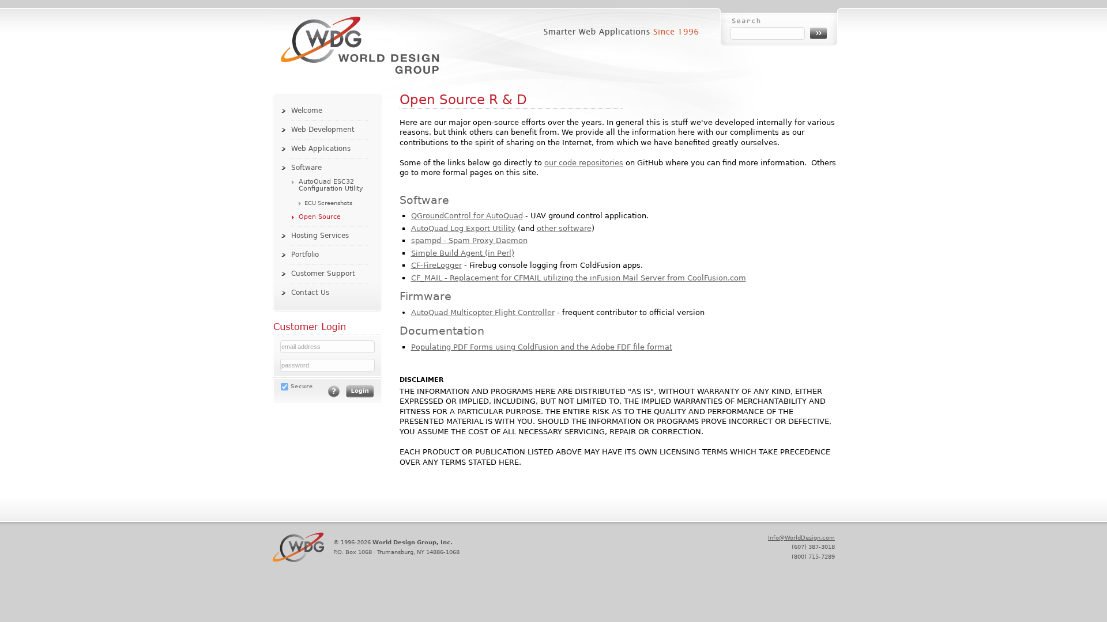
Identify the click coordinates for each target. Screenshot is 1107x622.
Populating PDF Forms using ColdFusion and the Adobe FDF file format (541, 347)
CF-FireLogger (436, 265)
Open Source (320, 217)
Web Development (323, 130)
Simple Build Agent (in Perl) (462, 253)
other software (564, 228)
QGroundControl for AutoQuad (467, 215)
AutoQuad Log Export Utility (463, 228)
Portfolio (305, 255)
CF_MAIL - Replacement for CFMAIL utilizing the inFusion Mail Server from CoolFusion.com (578, 278)
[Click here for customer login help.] (334, 394)
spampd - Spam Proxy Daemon (469, 240)
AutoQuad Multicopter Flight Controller (483, 312)
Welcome (306, 111)
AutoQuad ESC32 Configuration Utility (331, 185)
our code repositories (583, 162)
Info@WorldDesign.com (801, 537)
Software (306, 168)
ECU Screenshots (328, 203)
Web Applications (321, 149)
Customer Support (323, 274)
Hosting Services (320, 236)
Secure (302, 386)
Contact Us (310, 293)
